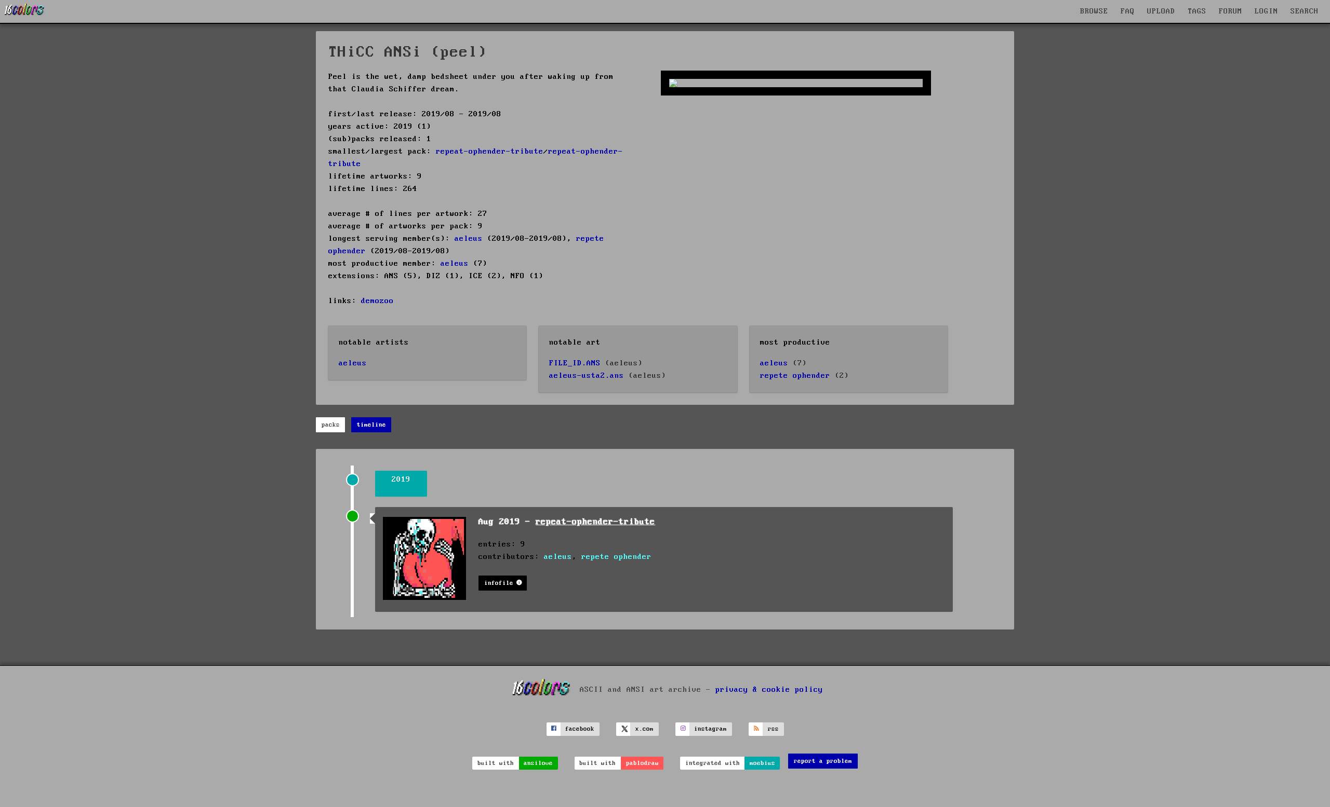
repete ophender (795, 376)
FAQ (1128, 11)
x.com (644, 729)
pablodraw (642, 763)
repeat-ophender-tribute (489, 151)
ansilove (538, 763)
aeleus (469, 239)
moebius (762, 763)
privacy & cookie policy (769, 689)
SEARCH (1305, 11)
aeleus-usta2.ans (586, 376)
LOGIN (1266, 11)
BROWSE (1094, 11)
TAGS (1197, 11)
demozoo (377, 301)
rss (773, 729)
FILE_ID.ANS (575, 363)
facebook (579, 729)
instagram (710, 729)
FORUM (1230, 11)
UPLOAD (1161, 11)
